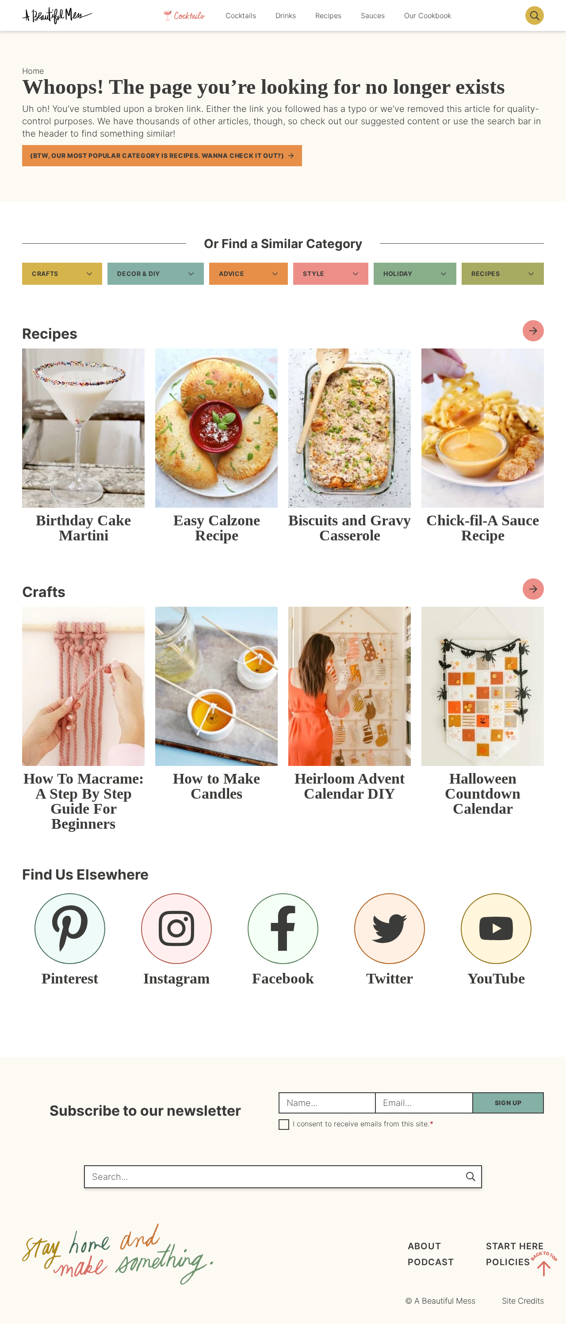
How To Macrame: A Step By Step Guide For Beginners (83, 801)
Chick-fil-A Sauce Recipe (482, 527)
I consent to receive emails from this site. (363, 1124)
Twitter (389, 978)
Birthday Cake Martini (83, 527)
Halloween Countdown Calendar (482, 793)
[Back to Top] (544, 1265)
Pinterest (70, 978)
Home (33, 71)
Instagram (176, 978)
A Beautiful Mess (57, 15)
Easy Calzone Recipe (216, 527)
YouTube (496, 978)
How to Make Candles (216, 786)
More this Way (533, 589)
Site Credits (523, 1300)
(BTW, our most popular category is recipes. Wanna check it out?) (157, 155)
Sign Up (508, 1102)
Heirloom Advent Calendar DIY (349, 786)
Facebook (283, 978)
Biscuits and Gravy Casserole (349, 527)
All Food (533, 330)
